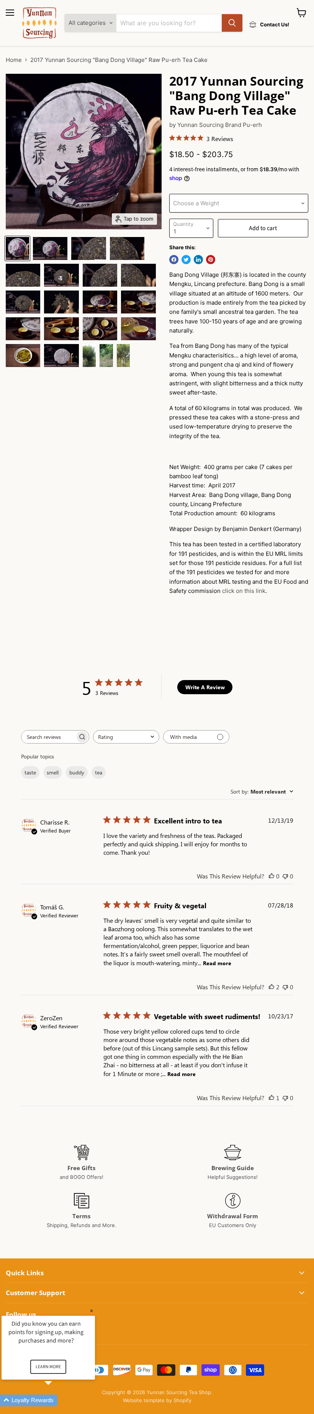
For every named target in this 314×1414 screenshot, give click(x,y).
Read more (217, 963)
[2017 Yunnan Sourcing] (17, 248)
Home (14, 60)
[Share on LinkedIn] (198, 259)
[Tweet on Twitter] (186, 259)
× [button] (91, 1310)
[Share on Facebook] (173, 259)
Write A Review (205, 687)
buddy (76, 772)
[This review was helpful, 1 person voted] (271, 1098)
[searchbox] (48, 737)
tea (98, 772)
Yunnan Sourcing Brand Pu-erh (219, 124)
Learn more (48, 1367)
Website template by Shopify (157, 1400)
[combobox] (126, 737)
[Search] (232, 23)
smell (53, 772)
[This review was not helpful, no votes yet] (285, 876)
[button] (57, 1400)
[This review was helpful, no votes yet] (271, 876)
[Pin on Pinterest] (210, 259)
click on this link (243, 590)
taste (30, 772)
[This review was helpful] (271, 987)
